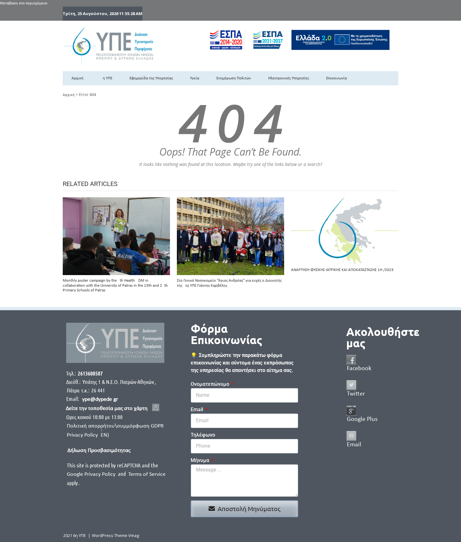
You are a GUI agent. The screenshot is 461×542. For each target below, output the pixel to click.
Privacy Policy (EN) (88, 435)
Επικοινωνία (336, 78)
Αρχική (77, 78)
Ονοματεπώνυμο (210, 384)
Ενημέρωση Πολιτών (233, 78)
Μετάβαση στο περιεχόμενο (23, 3)
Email (197, 409)
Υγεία (194, 78)
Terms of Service (147, 474)
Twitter (356, 394)
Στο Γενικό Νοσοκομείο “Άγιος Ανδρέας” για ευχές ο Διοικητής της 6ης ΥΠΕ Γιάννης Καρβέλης (229, 283)
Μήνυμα (200, 460)
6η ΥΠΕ (106, 78)
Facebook (359, 368)
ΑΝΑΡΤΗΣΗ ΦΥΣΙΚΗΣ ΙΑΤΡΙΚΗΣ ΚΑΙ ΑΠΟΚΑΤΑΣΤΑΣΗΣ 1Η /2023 (342, 270)
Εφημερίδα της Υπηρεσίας (151, 78)
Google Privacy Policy (92, 474)
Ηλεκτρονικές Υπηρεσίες (288, 78)
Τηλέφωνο (203, 435)
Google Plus (362, 419)
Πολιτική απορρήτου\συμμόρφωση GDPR (115, 426)
